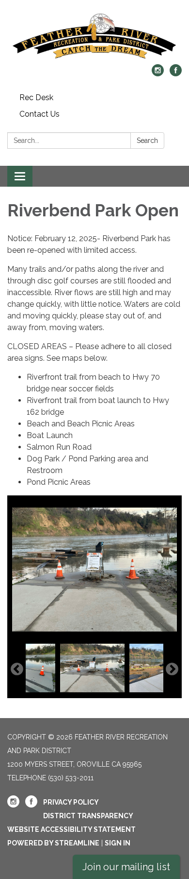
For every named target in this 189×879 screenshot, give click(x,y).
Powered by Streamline (53, 843)
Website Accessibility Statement (71, 829)
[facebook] (176, 73)
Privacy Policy (71, 802)
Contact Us (39, 114)
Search (147, 140)
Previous (17, 669)
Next (172, 669)
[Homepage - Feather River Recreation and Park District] (94, 37)
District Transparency (88, 816)
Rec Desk (36, 97)
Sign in (117, 843)
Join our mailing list (126, 867)
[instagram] (158, 73)
